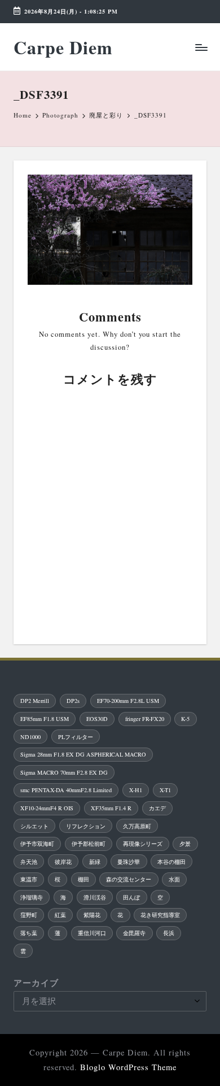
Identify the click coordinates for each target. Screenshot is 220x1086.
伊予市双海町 (37, 844)
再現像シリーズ (142, 844)
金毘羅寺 (134, 933)
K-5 (185, 719)
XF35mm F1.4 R (111, 808)
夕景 (185, 844)
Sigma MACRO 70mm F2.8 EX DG (64, 772)
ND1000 (30, 737)
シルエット (34, 826)
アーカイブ (36, 983)
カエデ (157, 808)
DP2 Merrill (34, 701)
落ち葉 (28, 933)
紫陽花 (91, 915)
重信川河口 (92, 933)
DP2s (73, 701)
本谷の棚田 (171, 862)
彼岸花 (63, 862)
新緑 (94, 862)
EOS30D (97, 719)
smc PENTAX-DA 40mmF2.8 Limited (66, 790)
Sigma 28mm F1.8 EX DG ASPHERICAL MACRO (83, 754)
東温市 (28, 879)
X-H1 (135, 790)
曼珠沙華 (128, 862)
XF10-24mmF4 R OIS (46, 808)
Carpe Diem (63, 47)
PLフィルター (75, 737)
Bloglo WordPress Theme (128, 1067)
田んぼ (131, 897)
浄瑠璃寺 (31, 897)
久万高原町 (137, 826)
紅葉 (60, 915)
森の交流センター (128, 879)
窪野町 (28, 915)
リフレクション (85, 826)
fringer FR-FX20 (144, 719)
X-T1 (165, 790)
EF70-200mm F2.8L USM (128, 701)
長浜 (168, 933)
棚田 (83, 879)
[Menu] (200, 47)
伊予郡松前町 (88, 844)
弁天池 (28, 862)
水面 (174, 879)
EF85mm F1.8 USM (44, 719)
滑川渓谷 (94, 897)
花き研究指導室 (160, 915)
